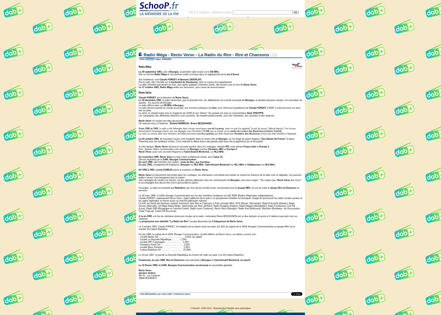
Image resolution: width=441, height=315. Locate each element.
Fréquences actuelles (224, 38)
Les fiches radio (224, 28)
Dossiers (224, 21)
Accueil (224, 18)
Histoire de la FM (224, 25)
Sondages (224, 31)
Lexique (224, 41)
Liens (224, 44)
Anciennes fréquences (224, 35)
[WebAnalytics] (298, 303)
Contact (224, 48)
